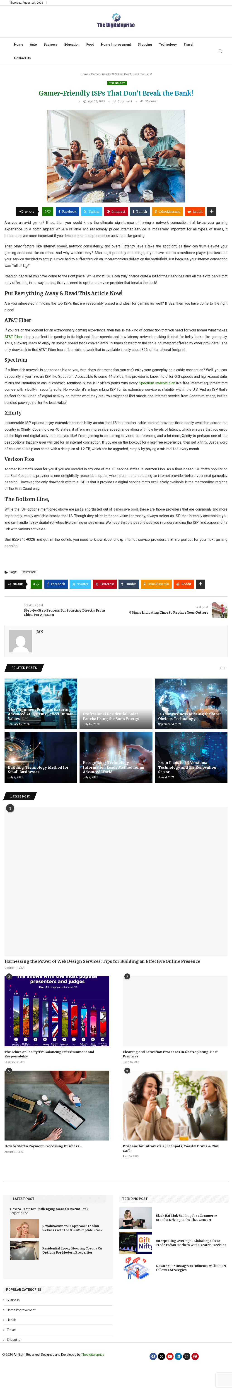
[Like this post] (49, 211)
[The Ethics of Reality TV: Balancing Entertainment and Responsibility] (57, 1011)
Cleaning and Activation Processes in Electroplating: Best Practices (170, 1054)
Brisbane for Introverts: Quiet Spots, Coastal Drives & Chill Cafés (171, 1148)
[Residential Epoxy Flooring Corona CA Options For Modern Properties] (24, 1250)
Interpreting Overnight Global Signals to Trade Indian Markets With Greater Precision (191, 1243)
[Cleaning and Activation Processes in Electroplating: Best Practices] (175, 1011)
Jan (39, 632)
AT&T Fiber (13, 337)
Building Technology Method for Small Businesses (38, 769)
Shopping (145, 44)
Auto (33, 44)
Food (90, 44)
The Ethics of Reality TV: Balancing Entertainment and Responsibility (49, 1054)
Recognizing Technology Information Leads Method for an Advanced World (113, 767)
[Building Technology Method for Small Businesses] (41, 757)
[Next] (224, 668)
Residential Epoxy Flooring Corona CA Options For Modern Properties (72, 1250)
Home (18, 44)
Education (72, 44)
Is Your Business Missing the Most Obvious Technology (189, 716)
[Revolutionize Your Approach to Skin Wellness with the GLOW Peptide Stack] (24, 1228)
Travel (188, 44)
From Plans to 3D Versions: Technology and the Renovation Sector (187, 767)
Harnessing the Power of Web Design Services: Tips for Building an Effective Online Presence (102, 961)
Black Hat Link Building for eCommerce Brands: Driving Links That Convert (186, 1218)
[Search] (220, 51)
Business (51, 44)
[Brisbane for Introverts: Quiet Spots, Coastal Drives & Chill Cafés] (175, 1106)
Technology (168, 44)
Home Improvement (116, 44)
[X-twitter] (161, 1356)
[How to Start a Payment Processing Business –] (57, 1106)
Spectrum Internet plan (156, 383)
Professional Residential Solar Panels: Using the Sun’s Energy (111, 716)
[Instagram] (186, 1356)
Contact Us (22, 58)
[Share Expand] (211, 211)
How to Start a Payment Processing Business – (43, 1146)
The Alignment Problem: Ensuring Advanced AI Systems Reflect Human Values (41, 714)
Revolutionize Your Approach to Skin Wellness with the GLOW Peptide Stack (72, 1228)
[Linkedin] (178, 1356)
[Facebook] (153, 1356)
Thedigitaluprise (92, 1354)
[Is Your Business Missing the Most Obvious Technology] (191, 704)
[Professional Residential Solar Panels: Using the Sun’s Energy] (116, 704)
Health (11, 1320)
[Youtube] (170, 1356)
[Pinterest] (195, 1356)
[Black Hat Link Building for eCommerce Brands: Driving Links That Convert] (135, 1218)
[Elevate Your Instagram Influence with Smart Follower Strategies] (135, 1268)
